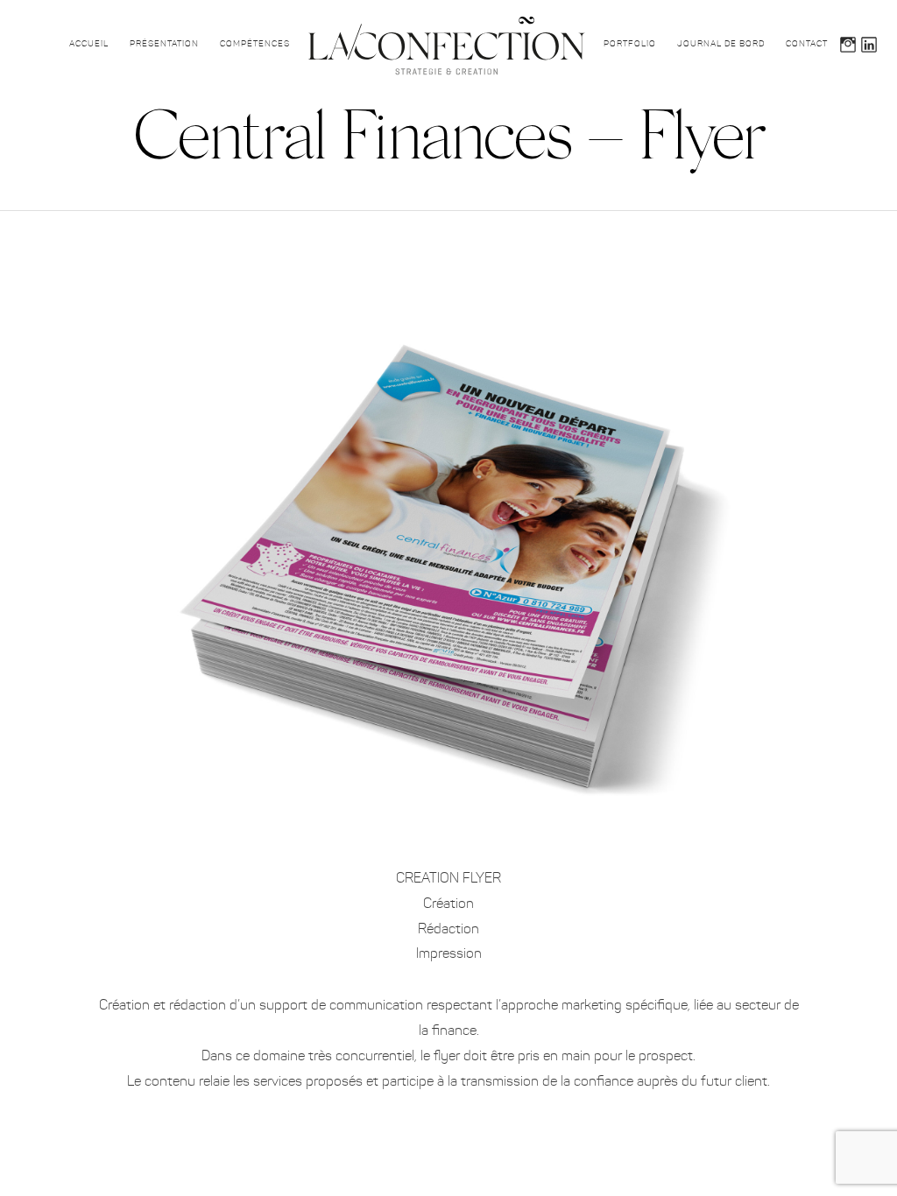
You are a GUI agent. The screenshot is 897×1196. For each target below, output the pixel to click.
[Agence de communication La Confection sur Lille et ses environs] (446, 46)
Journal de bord (721, 43)
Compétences (255, 43)
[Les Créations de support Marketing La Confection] (448, 264)
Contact (807, 43)
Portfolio (630, 43)
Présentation (164, 43)
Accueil (89, 43)
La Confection (857, 120)
